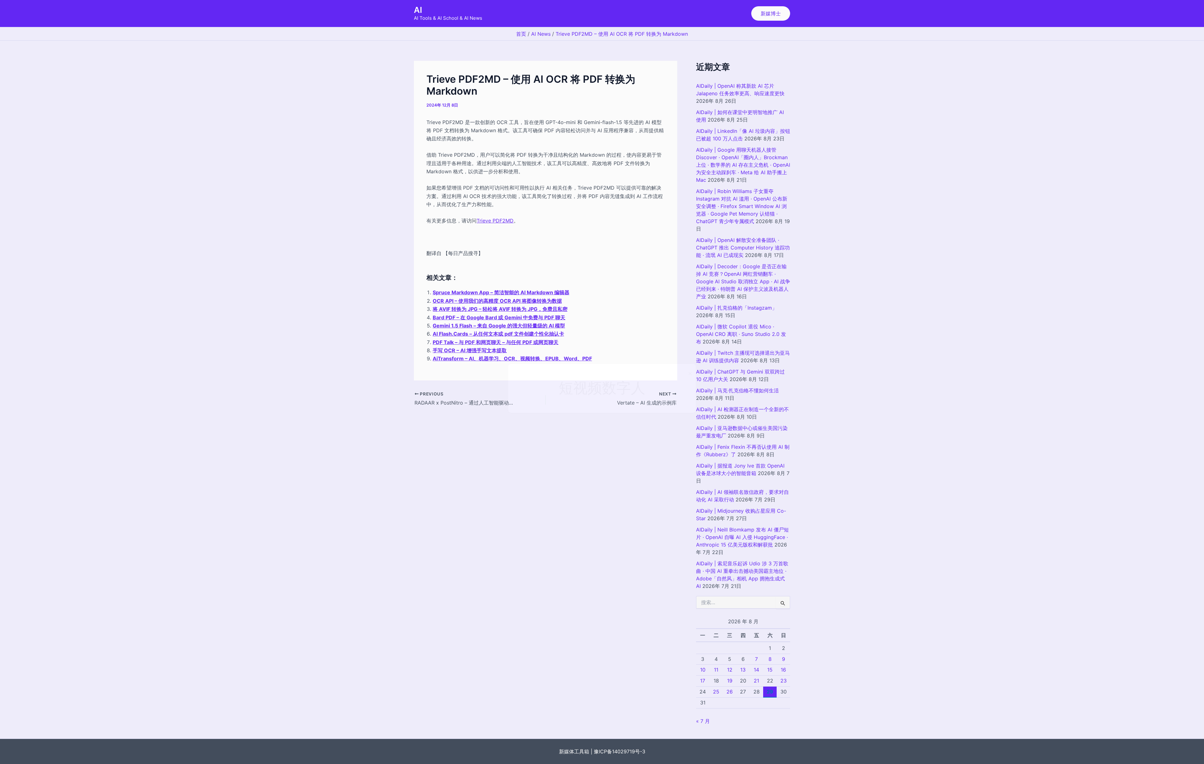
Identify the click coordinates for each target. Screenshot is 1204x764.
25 (716, 691)
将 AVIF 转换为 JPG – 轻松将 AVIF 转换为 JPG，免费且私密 (500, 309)
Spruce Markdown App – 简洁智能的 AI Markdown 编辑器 (501, 292)
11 (716, 670)
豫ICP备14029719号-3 (619, 751)
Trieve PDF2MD (495, 220)
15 (770, 670)
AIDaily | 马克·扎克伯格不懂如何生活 (737, 390)
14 (756, 670)
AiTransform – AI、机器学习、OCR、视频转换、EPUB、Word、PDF (512, 358)
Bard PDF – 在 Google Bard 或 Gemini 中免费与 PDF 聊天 (499, 317)
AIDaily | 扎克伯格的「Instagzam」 (736, 308)
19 (729, 681)
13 (743, 670)
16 (783, 670)
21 (756, 681)
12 (729, 670)
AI (418, 10)
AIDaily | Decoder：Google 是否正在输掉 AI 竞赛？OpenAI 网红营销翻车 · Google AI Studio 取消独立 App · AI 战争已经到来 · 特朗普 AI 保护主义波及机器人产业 (743, 281)
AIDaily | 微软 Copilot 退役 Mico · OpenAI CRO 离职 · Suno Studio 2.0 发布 (741, 334)
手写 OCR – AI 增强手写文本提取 (470, 350)
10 (702, 670)
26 (729, 691)
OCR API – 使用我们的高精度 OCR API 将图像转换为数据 (497, 301)
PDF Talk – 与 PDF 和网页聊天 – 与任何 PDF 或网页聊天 (495, 342)
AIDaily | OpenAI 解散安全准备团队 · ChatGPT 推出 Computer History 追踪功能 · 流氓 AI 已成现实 (743, 247)
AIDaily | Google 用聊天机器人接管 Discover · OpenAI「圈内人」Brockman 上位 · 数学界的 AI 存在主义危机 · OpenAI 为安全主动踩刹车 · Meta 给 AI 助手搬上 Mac (743, 165)
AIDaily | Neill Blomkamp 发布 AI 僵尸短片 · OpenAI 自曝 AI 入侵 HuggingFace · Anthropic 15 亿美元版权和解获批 (742, 537)
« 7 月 (703, 721)
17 (702, 681)
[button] (770, 13)
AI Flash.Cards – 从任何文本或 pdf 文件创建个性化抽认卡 (498, 334)
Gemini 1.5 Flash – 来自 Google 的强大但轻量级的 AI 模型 (499, 325)
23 (783, 681)
